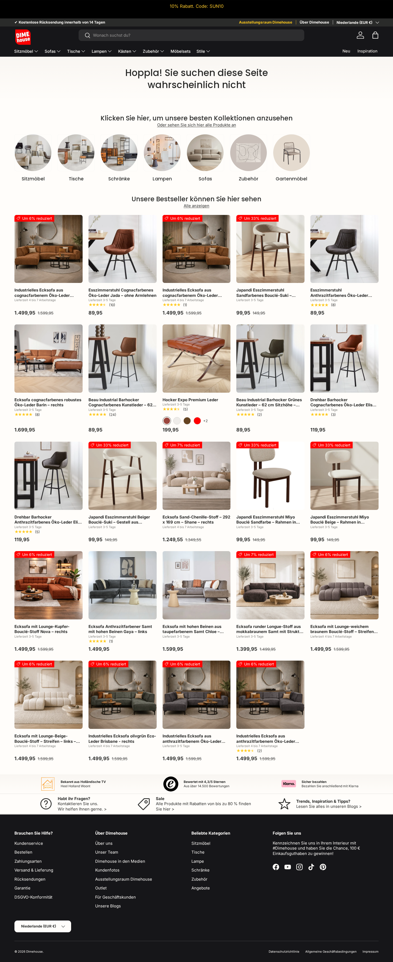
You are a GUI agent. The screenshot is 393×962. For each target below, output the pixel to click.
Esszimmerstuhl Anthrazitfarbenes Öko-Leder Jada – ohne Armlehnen (339, 295)
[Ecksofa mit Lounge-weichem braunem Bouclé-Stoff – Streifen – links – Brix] (344, 585)
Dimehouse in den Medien (120, 861)
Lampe (197, 861)
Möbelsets (181, 51)
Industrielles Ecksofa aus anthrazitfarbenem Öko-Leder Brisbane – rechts (265, 741)
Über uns (104, 843)
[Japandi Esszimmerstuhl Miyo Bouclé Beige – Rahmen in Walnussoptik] (344, 476)
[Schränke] (119, 152)
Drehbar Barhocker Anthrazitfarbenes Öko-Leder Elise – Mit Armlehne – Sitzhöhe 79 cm (48, 522)
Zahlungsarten (28, 861)
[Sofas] (205, 152)
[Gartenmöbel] (291, 152)
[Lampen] (162, 152)
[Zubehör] (248, 152)
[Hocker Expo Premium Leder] (197, 358)
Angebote (200, 888)
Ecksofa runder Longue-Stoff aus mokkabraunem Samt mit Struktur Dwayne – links (269, 631)
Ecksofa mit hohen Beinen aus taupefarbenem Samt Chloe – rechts (192, 631)
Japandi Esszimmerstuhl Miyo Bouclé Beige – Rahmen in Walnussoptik (339, 522)
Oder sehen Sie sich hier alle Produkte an (196, 124)
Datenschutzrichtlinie (284, 951)
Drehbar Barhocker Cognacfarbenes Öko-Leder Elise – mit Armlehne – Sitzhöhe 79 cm (344, 405)
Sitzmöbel (23, 51)
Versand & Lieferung (33, 870)
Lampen (99, 51)
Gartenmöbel (291, 179)
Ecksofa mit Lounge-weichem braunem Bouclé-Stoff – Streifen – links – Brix (343, 631)
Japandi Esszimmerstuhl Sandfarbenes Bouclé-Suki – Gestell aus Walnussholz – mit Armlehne (265, 297)
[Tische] (76, 152)
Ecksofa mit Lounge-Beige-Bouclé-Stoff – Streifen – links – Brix (45, 741)
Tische (73, 51)
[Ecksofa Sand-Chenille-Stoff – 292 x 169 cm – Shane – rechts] (197, 476)
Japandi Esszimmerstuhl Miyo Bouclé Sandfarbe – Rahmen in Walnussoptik (266, 522)
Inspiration (367, 51)
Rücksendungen (29, 879)
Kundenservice (28, 843)
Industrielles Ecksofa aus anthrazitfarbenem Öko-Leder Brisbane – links (192, 741)
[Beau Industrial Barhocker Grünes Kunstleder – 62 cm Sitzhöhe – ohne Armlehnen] (270, 358)
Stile (200, 51)
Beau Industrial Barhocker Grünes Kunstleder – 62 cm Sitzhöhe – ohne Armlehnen (269, 405)
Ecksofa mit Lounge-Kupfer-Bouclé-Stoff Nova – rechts (42, 629)
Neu (346, 51)
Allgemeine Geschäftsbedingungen (331, 951)
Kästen (124, 51)
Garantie (22, 888)
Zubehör (151, 51)
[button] (375, 35)
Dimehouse (34, 951)
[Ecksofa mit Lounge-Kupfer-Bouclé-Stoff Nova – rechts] (48, 585)
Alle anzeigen (196, 205)
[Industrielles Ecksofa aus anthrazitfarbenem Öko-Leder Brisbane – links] (197, 695)
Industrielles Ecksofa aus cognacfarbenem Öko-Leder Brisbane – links (42, 295)
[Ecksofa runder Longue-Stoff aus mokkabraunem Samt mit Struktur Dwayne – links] (270, 585)
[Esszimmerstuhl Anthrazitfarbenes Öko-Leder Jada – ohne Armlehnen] (344, 249)
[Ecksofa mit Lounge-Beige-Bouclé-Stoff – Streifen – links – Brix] (48, 695)
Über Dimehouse (314, 22)
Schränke (119, 179)
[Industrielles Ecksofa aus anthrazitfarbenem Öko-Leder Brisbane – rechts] (270, 695)
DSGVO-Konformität (33, 897)
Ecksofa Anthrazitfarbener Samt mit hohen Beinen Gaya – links (120, 629)
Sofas (50, 51)
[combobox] (191, 35)
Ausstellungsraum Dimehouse (265, 22)
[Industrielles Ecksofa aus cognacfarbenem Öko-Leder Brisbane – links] (48, 249)
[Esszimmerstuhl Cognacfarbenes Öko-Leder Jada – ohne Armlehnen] (122, 249)
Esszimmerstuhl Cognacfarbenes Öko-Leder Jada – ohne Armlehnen (122, 292)
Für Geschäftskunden (115, 897)
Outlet (101, 888)
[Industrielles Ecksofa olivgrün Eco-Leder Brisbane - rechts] (122, 695)
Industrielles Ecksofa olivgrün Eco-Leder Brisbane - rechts (122, 738)
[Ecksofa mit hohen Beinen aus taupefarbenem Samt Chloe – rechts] (197, 585)
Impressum (371, 951)
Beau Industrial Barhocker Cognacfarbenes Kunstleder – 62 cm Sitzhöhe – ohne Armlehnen (120, 405)
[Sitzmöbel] (33, 152)
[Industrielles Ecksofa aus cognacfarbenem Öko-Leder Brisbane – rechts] (197, 249)
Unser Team (106, 852)
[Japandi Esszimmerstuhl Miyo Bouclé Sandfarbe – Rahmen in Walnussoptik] (270, 476)
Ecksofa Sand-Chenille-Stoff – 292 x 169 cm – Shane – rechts (196, 519)
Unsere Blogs (108, 905)
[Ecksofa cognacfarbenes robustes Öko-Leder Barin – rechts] (48, 358)
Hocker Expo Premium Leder (190, 399)
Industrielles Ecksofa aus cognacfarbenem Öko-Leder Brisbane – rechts (190, 295)
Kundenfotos (107, 870)
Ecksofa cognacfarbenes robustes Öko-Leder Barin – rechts (47, 402)
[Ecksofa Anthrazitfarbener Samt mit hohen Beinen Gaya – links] (122, 585)
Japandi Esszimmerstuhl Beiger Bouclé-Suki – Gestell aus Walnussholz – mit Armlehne (119, 522)
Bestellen (23, 852)
